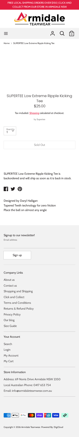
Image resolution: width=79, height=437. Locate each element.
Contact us (10, 285)
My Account (11, 355)
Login (7, 349)
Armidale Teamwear (30, 427)
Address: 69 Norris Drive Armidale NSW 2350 (32, 379)
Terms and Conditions (17, 302)
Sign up (17, 255)
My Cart (8, 361)
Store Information (15, 372)
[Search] (62, 32)
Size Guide (10, 326)
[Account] (52, 32)
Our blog (9, 320)
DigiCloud (58, 427)
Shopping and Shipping (18, 291)
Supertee (41, 119)
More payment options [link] (39, 164)
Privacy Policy (12, 314)
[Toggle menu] (6, 33)
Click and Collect (14, 297)
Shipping (34, 113)
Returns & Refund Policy (19, 308)
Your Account (12, 336)
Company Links (13, 272)
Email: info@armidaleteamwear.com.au (28, 390)
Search (8, 344)
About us (9, 279)
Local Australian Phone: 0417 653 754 (27, 385)
